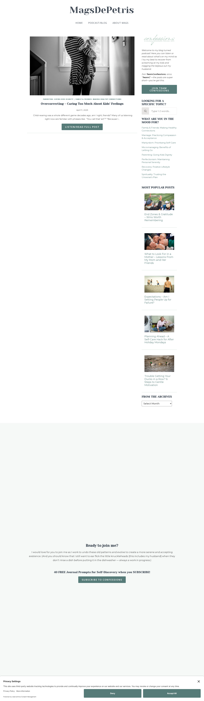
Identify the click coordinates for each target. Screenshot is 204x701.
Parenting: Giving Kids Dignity (58, 99)
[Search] (145, 111)
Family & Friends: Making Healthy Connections (98, 99)
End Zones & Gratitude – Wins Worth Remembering (158, 217)
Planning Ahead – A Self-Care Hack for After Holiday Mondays (159, 339)
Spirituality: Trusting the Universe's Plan (154, 176)
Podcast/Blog (97, 22)
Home (79, 22)
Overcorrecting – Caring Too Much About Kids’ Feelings (82, 103)
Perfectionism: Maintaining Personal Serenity (156, 161)
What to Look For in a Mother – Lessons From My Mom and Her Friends (158, 259)
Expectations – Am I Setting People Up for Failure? (157, 299)
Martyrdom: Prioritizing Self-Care (159, 142)
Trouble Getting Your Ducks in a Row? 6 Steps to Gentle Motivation (157, 381)
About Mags (121, 22)
